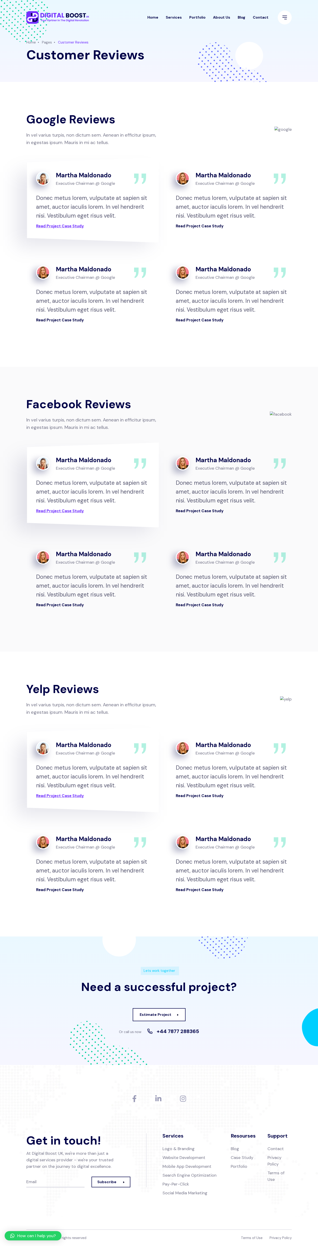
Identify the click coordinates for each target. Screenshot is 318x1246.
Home (152, 17)
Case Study (242, 1157)
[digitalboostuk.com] (57, 17)
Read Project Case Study (60, 226)
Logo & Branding (178, 1149)
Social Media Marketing (184, 1193)
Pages (47, 42)
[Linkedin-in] (158, 1098)
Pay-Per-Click (175, 1184)
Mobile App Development (186, 1166)
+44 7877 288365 (178, 1031)
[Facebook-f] (134, 1098)
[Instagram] (183, 1098)
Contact (260, 17)
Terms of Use (275, 1176)
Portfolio (197, 17)
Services (174, 17)
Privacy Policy (274, 1161)
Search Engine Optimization (189, 1175)
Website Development (183, 1157)
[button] (33, 1235)
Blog (241, 17)
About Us (221, 17)
